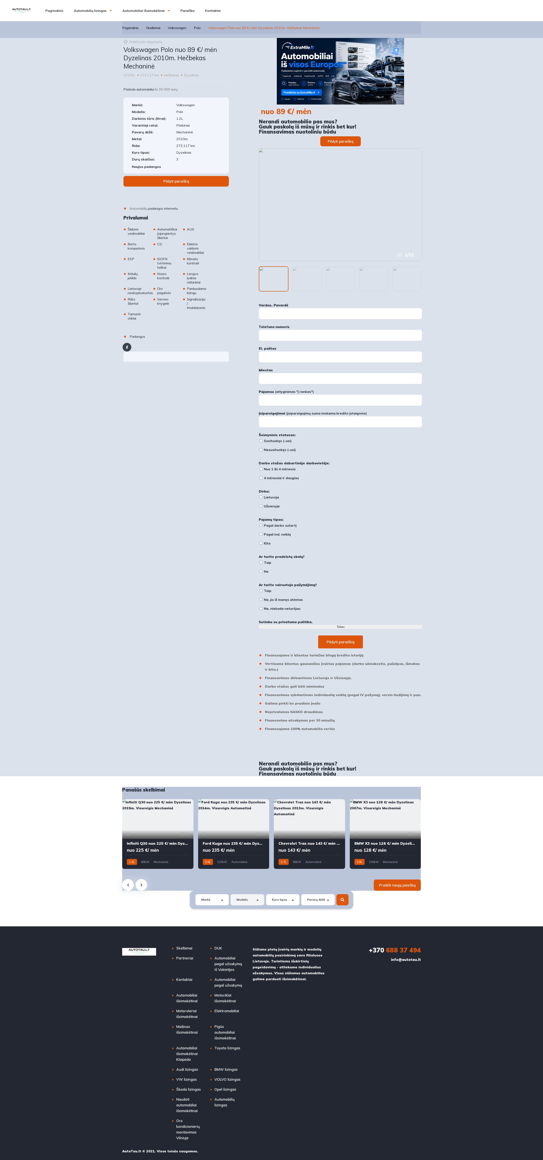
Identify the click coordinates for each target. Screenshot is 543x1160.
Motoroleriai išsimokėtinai (187, 1014)
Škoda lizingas (188, 1089)
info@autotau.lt (406, 959)
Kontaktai (213, 10)
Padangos (137, 336)
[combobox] (212, 899)
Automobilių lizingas (90, 10)
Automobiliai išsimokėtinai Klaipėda (187, 1054)
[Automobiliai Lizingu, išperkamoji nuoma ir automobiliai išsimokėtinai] (21, 10)
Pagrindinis (54, 10)
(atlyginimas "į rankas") (286, 391)
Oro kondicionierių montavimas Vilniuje (188, 1129)
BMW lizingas (226, 1069)
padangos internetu (163, 208)
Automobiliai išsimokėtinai (143, 10)
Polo (197, 28)
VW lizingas (186, 1079)
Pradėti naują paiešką (397, 885)
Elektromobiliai (226, 1011)
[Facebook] (127, 347)
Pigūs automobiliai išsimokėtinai (225, 1032)
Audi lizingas (187, 1069)
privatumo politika (295, 622)
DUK (218, 948)
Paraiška (188, 10)
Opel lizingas (225, 1089)
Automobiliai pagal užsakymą (228, 982)
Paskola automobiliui (138, 89)
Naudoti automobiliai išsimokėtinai (187, 1105)
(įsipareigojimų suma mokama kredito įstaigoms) (313, 413)
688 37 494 (395, 950)
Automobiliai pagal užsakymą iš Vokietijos (228, 964)
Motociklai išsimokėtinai (225, 998)
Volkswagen (177, 28)
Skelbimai (153, 28)
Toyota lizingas (227, 1048)
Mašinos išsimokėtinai (187, 1029)
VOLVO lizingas (227, 1079)
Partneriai (184, 958)
